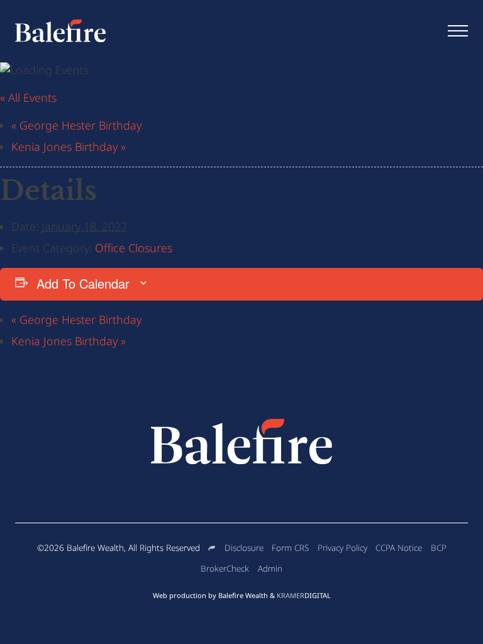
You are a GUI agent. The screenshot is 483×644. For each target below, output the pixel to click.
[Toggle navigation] (458, 31)
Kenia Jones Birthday (68, 146)
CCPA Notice (398, 547)
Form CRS (290, 547)
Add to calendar (83, 283)
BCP (439, 547)
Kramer (304, 595)
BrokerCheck (225, 568)
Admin (270, 568)
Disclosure (244, 547)
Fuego (212, 548)
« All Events (28, 97)
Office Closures (133, 247)
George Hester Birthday (76, 125)
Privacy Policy (342, 547)
